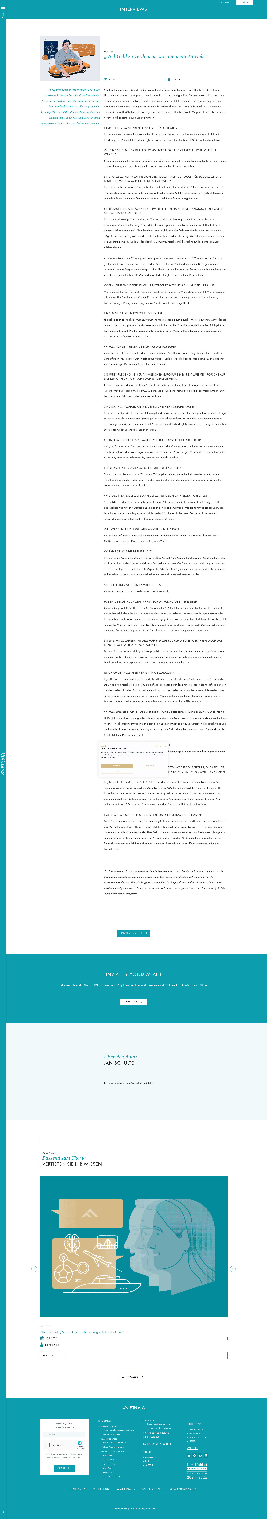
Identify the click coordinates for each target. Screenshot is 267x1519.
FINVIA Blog (150, 1457)
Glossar (149, 1465)
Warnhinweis (126, 1489)
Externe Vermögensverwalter (113, 1447)
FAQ (147, 1461)
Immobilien (150, 1420)
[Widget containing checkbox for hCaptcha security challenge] (64, 1445)
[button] (105, 746)
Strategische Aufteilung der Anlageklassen (118, 1430)
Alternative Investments (112, 1451)
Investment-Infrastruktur (111, 1434)
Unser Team (194, 1433)
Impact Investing (108, 1464)
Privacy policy (160, 746)
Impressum (78, 1489)
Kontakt (192, 1448)
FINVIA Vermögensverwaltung (114, 1442)
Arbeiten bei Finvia (197, 1437)
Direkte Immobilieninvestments (158, 1424)
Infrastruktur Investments (111, 1477)
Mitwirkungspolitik (183, 1489)
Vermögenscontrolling (157, 1433)
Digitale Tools (152, 1437)
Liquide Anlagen (109, 1439)
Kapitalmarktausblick (157, 1444)
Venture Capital (108, 1459)
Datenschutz (101, 1489)
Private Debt (107, 1468)
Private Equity (107, 1455)
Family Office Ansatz (111, 1426)
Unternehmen (196, 1429)
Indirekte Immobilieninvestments (159, 1428)
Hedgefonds (107, 1472)
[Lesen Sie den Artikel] (133, 1246)
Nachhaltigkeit (152, 1489)
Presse (192, 1441)
